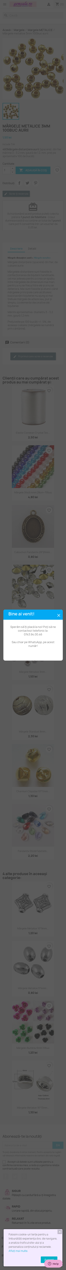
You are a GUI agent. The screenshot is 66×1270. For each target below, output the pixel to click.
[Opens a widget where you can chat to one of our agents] (53, 1264)
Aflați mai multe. (18, 1251)
